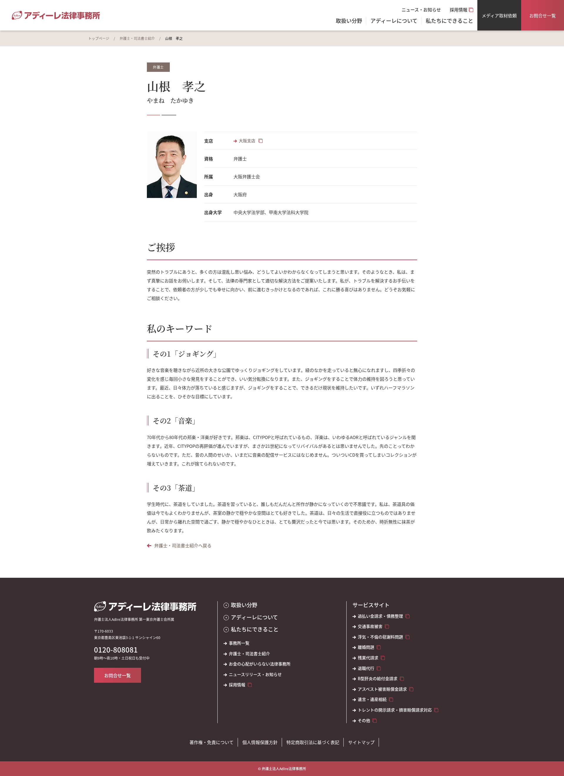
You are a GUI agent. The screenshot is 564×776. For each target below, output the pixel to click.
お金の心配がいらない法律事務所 (260, 664)
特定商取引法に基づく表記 (312, 742)
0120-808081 (116, 649)
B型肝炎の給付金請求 (377, 678)
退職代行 (366, 668)
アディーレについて (254, 617)
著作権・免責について (211, 742)
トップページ (98, 38)
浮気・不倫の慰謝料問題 (380, 637)
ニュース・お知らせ (421, 9)
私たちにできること (254, 629)
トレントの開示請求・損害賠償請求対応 (395, 710)
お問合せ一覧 (542, 15)
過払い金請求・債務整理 (380, 616)
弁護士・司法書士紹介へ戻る (183, 545)
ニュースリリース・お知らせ (255, 674)
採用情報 (458, 9)
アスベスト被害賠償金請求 (382, 689)
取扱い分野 (349, 21)
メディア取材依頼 (499, 15)
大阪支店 (247, 140)
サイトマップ (361, 742)
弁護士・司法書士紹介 (137, 38)
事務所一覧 (239, 643)
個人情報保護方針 (260, 742)
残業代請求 (368, 657)
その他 (364, 720)
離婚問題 (366, 647)
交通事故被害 (370, 626)
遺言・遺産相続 (372, 699)
